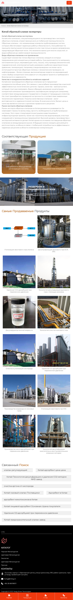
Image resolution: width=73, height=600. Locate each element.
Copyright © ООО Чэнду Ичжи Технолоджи (16, 591)
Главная (3, 25)
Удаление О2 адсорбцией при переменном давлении (31, 513)
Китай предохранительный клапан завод (24, 520)
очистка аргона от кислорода (18, 486)
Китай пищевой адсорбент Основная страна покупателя (32, 506)
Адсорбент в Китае (58, 493)
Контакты (64, 596)
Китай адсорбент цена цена (52, 470)
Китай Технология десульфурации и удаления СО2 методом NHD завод (37, 478)
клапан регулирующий (15, 470)
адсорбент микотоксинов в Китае (20, 499)
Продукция (27, 596)
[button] (67, 157)
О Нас (46, 596)
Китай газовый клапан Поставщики (22, 493)
